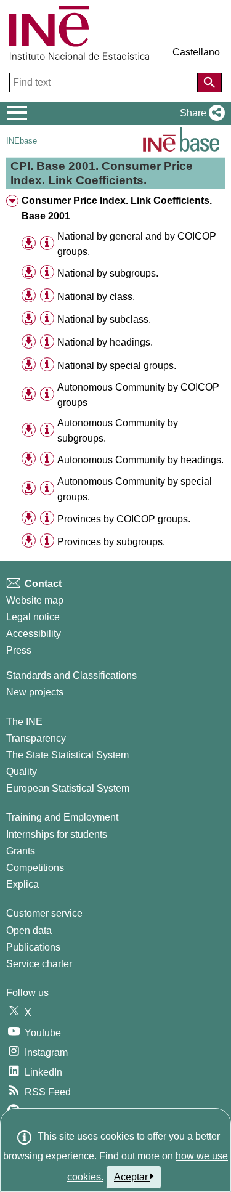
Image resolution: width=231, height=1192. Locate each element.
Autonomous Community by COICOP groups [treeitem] (138, 395)
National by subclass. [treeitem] (104, 319)
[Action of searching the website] (209, 82)
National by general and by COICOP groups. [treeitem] (136, 244)
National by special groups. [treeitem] (116, 365)
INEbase (21, 140)
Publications (33, 947)
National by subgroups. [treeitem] (107, 273)
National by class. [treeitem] (96, 296)
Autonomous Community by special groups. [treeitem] (134, 489)
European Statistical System (67, 788)
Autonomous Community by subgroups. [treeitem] (117, 431)
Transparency (36, 738)
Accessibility (33, 633)
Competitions (35, 867)
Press (18, 650)
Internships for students (56, 834)
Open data (29, 930)
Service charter (39, 964)
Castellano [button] (196, 52)
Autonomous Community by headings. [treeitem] (140, 460)
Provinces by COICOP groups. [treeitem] (123, 519)
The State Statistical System (67, 755)
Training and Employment (62, 817)
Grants (20, 851)
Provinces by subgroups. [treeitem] (111, 542)
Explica (22, 884)
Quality (21, 771)
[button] (200, 113)
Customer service (44, 913)
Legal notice (33, 617)
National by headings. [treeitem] (105, 342)
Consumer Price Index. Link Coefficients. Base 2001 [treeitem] (117, 208)
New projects (34, 692)
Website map (34, 600)
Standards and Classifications (71, 675)
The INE (24, 721)
